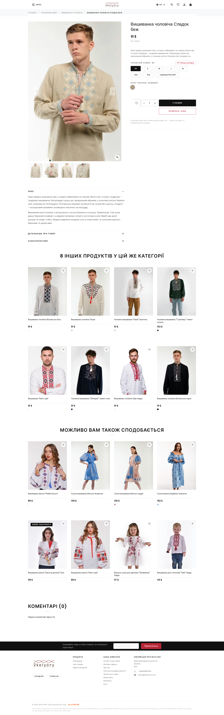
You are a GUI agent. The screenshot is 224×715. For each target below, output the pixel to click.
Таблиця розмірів (185, 63)
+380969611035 (144, 671)
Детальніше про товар (41, 233)
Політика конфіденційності (114, 671)
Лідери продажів (80, 667)
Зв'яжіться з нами (110, 674)
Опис (31, 191)
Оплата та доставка (111, 661)
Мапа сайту (108, 677)
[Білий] (29, 330)
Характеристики (38, 241)
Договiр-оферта (110, 664)
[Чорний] (158, 409)
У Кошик (177, 103)
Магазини (107, 681)
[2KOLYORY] (43, 664)
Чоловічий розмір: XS (142, 63)
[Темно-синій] (72, 409)
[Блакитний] (158, 504)
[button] (144, 103)
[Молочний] (72, 330)
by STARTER (73, 704)
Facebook (54, 676)
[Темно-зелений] (158, 330)
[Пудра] (115, 504)
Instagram (39, 676)
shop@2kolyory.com (147, 675)
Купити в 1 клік (177, 111)
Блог (105, 684)
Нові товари (78, 664)
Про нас (106, 667)
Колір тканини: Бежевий (144, 83)
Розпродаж (77, 661)
